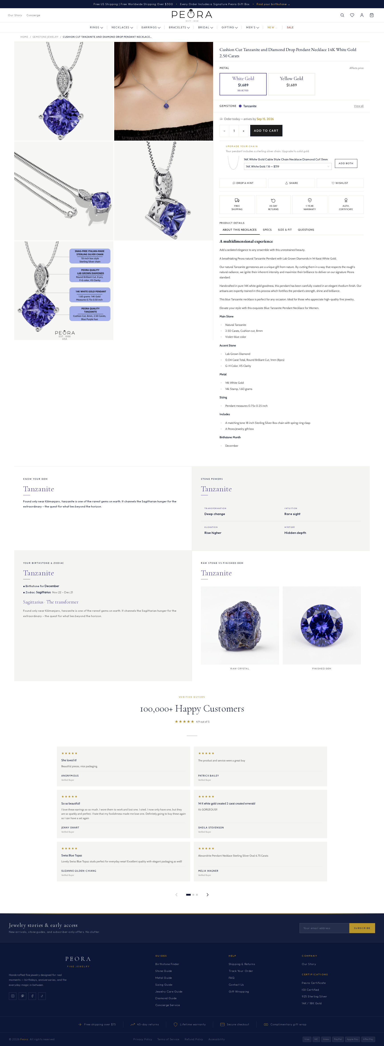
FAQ (232, 977)
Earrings (149, 27)
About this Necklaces (240, 229)
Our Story (15, 15)
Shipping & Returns (242, 964)
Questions (306, 229)
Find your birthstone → (274, 4)
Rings (95, 27)
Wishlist (342, 183)
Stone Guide (163, 971)
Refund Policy (194, 1039)
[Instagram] (12, 996)
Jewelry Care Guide (168, 991)
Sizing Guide (163, 984)
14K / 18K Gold (312, 1003)
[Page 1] (188, 895)
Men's (251, 27)
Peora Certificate (314, 983)
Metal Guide (163, 977)
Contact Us (236, 984)
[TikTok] (42, 996)
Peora (78, 959)
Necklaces (121, 27)
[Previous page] (176, 894)
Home (24, 36)
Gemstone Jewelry (45, 36)
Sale (290, 27)
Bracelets (177, 27)
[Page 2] (193, 895)
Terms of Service (168, 1039)
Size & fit (285, 229)
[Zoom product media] (105, 49)
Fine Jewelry (78, 966)
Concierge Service (167, 1005)
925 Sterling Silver (314, 996)
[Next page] (207, 894)
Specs (267, 229)
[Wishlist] (352, 15)
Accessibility (216, 1039)
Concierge (33, 15)
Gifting (228, 27)
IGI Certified (310, 989)
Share (293, 183)
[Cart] (371, 15)
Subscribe (362, 928)
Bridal (204, 27)
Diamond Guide (166, 998)
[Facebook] (32, 996)
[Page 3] (197, 895)
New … (273, 27)
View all (359, 106)
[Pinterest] (22, 996)
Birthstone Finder (167, 964)
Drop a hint (245, 183)
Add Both (346, 163)
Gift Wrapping (239, 991)
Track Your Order (241, 971)
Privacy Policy (142, 1039)
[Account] (361, 15)
